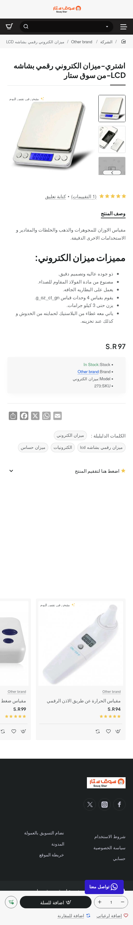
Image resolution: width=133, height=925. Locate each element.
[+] (99, 902)
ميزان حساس (33, 447)
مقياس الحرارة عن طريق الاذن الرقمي (84, 700)
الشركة (106, 42)
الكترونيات (63, 447)
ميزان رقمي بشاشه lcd (101, 447)
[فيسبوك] (119, 804)
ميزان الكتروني (70, 435)
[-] (122, 902)
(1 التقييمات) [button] (84, 196)
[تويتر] (90, 804)
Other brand (82, 42)
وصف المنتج (113, 213)
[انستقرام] (104, 804)
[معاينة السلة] (9, 26)
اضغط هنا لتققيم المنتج (97, 471)
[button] (112, 97)
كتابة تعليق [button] (55, 196)
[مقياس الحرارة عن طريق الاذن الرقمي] (80, 643)
